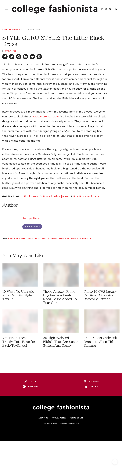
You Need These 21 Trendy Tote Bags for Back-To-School (18, 341)
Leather (54, 238)
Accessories (14, 238)
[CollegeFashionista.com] (54, 9)
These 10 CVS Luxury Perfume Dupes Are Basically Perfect (100, 295)
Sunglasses (85, 238)
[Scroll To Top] (115, 462)
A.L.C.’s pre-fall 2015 (46, 116)
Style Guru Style (12, 29)
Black (24, 238)
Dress (30, 238)
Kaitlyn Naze (10, 51)
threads (94, 386)
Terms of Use (76, 418)
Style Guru (64, 238)
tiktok (32, 382)
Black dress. (31, 196)
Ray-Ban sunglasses (86, 196)
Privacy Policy (58, 418)
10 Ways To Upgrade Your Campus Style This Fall (18, 295)
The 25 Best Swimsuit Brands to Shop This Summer (100, 341)
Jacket (45, 238)
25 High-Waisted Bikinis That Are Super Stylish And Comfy (60, 341)
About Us (43, 418)
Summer (74, 238)
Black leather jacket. (56, 196)
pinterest (33, 386)
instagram (94, 382)
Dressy (38, 238)
